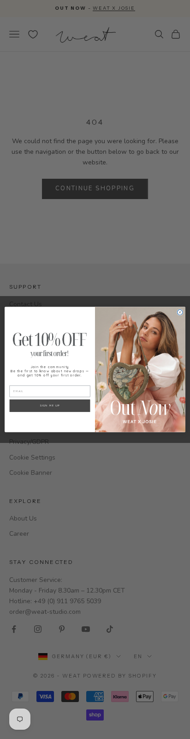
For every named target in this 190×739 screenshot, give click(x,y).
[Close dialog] (180, 312)
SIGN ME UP (49, 405)
